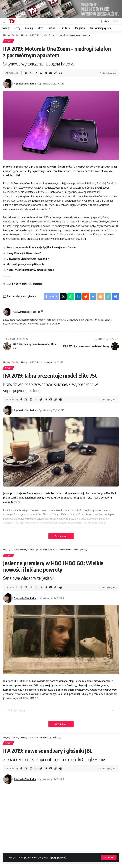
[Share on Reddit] (41, 72)
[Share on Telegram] (46, 72)
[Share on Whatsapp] (31, 72)
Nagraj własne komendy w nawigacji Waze (30, 269)
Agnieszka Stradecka (25, 83)
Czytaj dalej (61, 536)
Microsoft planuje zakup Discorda (25, 264)
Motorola (27, 283)
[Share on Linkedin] (36, 72)
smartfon (38, 283)
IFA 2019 (16, 283)
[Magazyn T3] (12, 21)
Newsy (8, 41)
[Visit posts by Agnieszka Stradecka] (8, 83)
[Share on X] (26, 72)
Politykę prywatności (56, 857)
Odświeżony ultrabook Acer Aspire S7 (28, 258)
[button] (108, 857)
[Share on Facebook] (21, 72)
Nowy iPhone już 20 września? (24, 253)
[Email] (50, 72)
